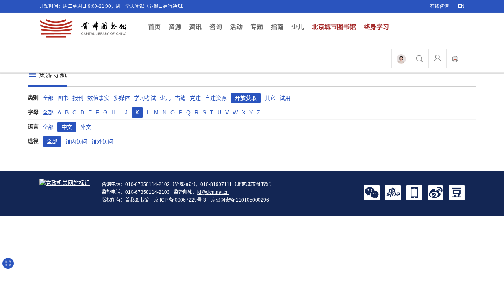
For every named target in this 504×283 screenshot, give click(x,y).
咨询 (215, 27)
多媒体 (121, 98)
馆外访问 (102, 141)
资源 (175, 27)
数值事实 (98, 98)
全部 (48, 98)
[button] (372, 192)
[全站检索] (420, 58)
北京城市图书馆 (334, 27)
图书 (63, 98)
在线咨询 (439, 6)
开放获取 (246, 98)
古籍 (180, 98)
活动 (236, 27)
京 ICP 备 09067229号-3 (180, 200)
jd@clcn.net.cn (213, 192)
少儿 (297, 27)
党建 (195, 98)
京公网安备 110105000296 (240, 200)
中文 (66, 127)
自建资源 (216, 98)
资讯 (195, 27)
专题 (256, 27)
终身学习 (376, 27)
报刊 (77, 98)
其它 (270, 98)
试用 (285, 98)
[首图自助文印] (455, 58)
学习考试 (145, 98)
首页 (156, 26)
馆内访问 (76, 141)
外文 (85, 127)
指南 (277, 27)
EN (461, 6)
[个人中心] (437, 58)
